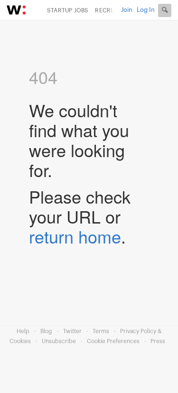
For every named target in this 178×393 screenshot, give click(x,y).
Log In (146, 10)
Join (126, 10)
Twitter (72, 331)
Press (157, 341)
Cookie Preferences (113, 341)
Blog (46, 331)
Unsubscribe (59, 341)
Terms (101, 331)
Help (23, 331)
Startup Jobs (67, 10)
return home (75, 236)
